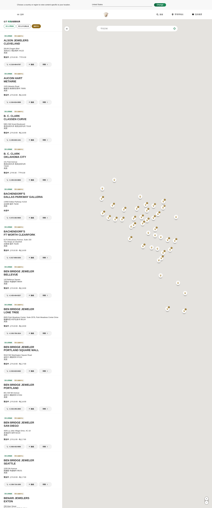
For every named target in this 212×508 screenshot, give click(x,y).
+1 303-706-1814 (15, 333)
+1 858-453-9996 (15, 447)
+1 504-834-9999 (15, 102)
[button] (153, 206)
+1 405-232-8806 (15, 180)
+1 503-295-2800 (15, 409)
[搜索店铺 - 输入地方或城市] (168, 28)
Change (160, 5)
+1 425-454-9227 (15, 295)
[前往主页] (106, 14)
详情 (44, 64)
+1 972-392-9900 (15, 218)
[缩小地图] (206, 502)
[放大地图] (206, 498)
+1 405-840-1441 (15, 140)
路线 (32, 64)
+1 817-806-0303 (15, 258)
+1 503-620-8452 (15, 371)
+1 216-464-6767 (15, 64)
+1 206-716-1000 (15, 484)
